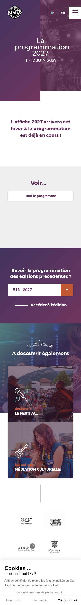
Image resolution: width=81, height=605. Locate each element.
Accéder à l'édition (48, 305)
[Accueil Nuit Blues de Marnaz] (14, 12)
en (63, 13)
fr (52, 13)
